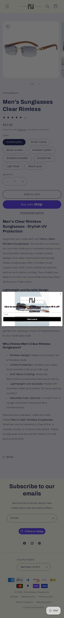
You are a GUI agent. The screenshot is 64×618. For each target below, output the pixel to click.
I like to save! (32, 319)
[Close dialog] (60, 293)
